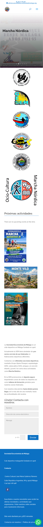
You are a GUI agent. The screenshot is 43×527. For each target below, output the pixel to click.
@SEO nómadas (27, 516)
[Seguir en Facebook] (7, 489)
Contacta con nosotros (13, 522)
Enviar (33, 437)
